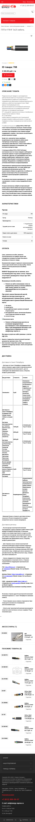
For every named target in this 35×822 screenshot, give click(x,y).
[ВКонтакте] (3, 85)
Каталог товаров (9, 21)
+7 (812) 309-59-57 (27, 6)
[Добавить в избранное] (31, 36)
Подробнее (28, 639)
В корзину (9, 75)
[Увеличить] (17, 48)
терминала (7, 569)
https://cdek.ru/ (22, 581)
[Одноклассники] (5, 85)
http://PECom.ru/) (10, 567)
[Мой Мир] (8, 85)
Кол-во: (5, 79)
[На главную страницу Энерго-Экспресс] (8, 6)
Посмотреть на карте (8, 795)
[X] (10, 85)
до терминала (8, 576)
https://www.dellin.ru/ (18, 574)
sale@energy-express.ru (15, 803)
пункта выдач (15, 583)
